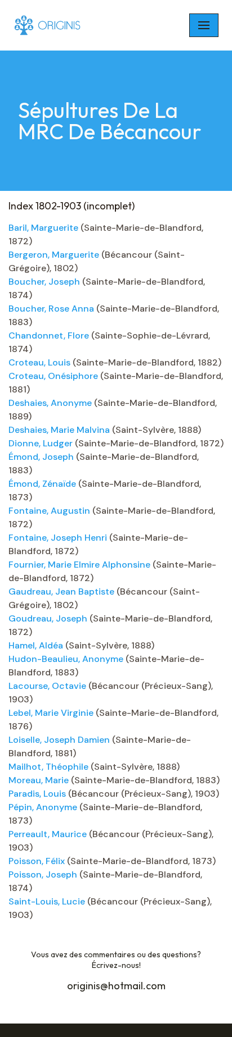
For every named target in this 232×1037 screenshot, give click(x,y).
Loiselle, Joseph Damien (59, 740)
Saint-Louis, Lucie (46, 901)
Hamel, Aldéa (35, 645)
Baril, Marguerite (43, 228)
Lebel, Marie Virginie (50, 713)
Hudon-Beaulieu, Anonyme (65, 659)
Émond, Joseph (41, 457)
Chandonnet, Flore (48, 335)
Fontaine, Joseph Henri (57, 537)
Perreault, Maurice (47, 834)
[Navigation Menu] (203, 25)
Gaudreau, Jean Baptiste (61, 591)
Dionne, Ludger (40, 443)
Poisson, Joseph (42, 874)
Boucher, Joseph (44, 281)
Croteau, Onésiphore (53, 376)
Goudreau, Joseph (47, 618)
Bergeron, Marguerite (53, 255)
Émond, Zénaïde (42, 484)
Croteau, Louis (39, 362)
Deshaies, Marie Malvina (59, 430)
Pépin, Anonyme (42, 807)
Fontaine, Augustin (49, 511)
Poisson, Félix (36, 861)
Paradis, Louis (37, 794)
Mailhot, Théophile (48, 767)
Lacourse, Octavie (47, 686)
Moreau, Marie (38, 780)
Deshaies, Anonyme (50, 403)
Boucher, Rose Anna (51, 308)
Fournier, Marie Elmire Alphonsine (79, 564)
